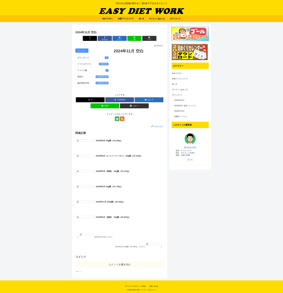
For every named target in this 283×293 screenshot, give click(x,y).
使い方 (174, 84)
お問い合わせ (153, 286)
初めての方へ (177, 73)
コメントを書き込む (119, 264)
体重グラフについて (180, 79)
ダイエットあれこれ (180, 89)
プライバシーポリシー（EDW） (136, 286)
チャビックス (190, 147)
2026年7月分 (179, 111)
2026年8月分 (179, 100)
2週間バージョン (181, 116)
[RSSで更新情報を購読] (122, 119)
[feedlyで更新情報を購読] (117, 119)
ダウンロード (82, 50)
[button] (149, 38)
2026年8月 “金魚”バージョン (185, 106)
